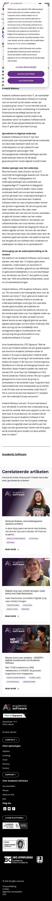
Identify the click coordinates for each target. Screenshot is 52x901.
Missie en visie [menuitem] (8, 794)
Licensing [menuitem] (6, 755)
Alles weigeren (26, 81)
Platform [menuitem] (6, 751)
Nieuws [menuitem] (6, 790)
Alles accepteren (26, 74)
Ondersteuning (13, 605)
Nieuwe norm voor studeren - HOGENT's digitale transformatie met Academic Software (24, 660)
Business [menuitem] (6, 764)
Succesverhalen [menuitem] (9, 786)
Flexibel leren (34, 678)
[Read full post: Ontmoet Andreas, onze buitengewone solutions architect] (26, 502)
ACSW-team (33, 539)
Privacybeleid (21, 43)
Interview (10, 543)
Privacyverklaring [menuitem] (9, 886)
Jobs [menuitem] (4, 799)
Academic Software (14, 454)
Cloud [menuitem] (5, 759)
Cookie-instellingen (26, 67)
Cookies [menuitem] (6, 889)
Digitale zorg (12, 609)
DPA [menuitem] (4, 894)
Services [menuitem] (6, 768)
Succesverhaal (13, 682)
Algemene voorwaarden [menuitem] (12, 891)
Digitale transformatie (16, 539)
